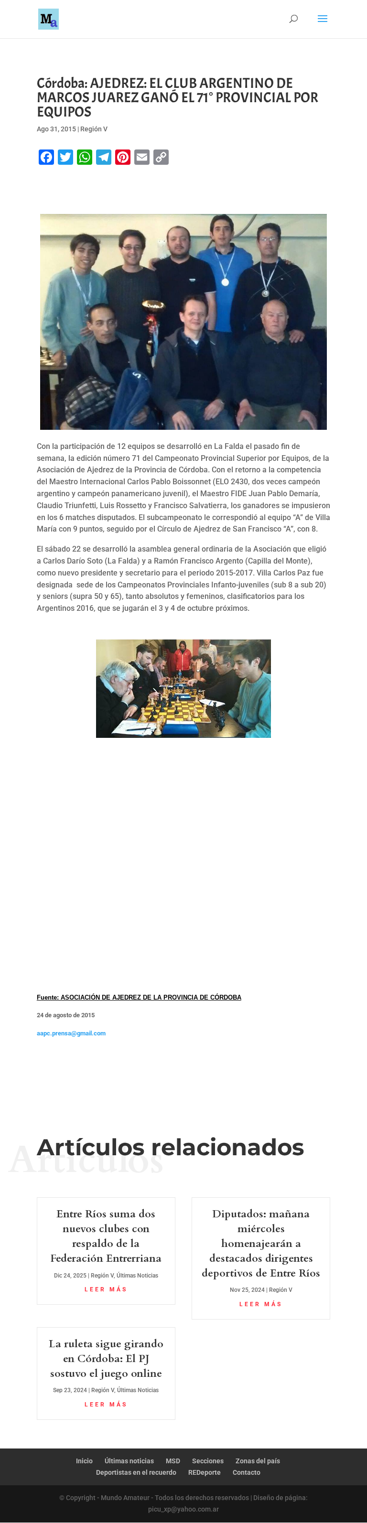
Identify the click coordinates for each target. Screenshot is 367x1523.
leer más (106, 1289)
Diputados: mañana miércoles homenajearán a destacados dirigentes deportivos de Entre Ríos (261, 1243)
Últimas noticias (129, 1461)
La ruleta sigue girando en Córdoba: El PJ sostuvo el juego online (106, 1359)
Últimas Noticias (137, 1275)
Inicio (84, 1461)
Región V (94, 129)
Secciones (208, 1461)
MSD (173, 1461)
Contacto (246, 1472)
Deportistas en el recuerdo (136, 1472)
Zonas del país (258, 1461)
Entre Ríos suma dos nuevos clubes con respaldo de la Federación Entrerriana (106, 1236)
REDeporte (204, 1472)
